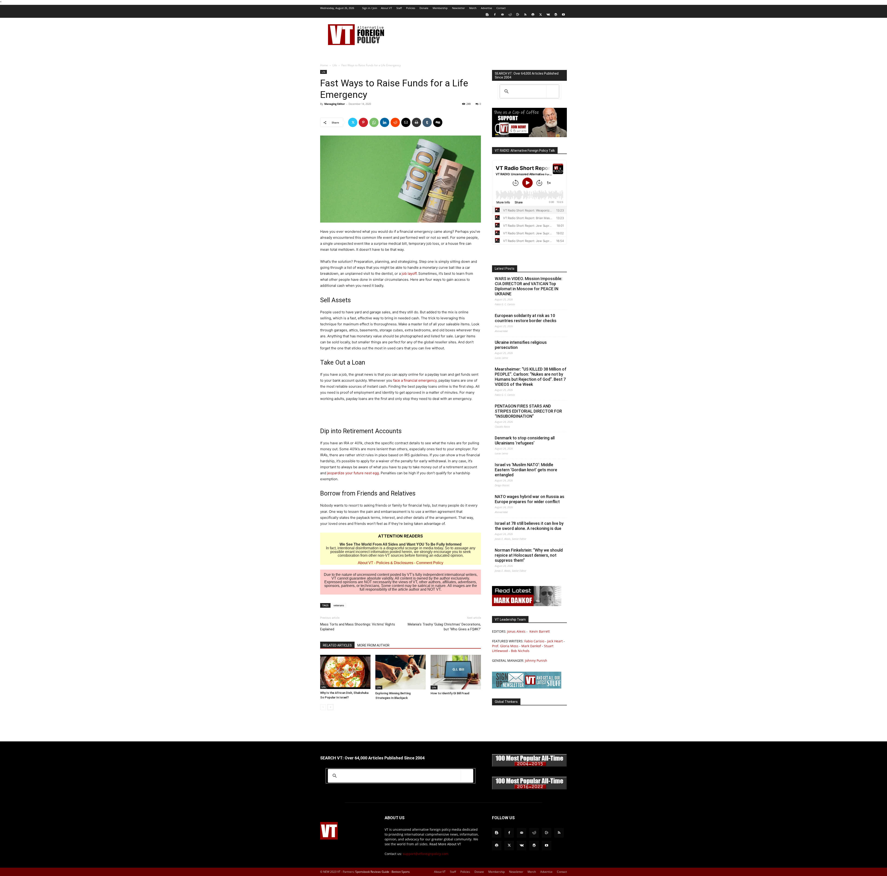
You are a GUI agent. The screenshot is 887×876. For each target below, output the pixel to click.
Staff (399, 8)
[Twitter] (540, 14)
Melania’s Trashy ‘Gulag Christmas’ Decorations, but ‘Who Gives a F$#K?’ (444, 626)
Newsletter (458, 8)
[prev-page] (323, 707)
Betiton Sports (401, 872)
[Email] (405, 122)
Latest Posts (504, 268)
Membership (440, 8)
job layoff (409, 273)
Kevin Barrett (539, 631)
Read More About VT (445, 844)
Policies (410, 8)
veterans (339, 605)
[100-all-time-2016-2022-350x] (529, 788)
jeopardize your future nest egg (353, 473)
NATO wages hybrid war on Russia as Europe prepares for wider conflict (529, 499)
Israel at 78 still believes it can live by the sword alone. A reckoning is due (529, 526)
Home (324, 65)
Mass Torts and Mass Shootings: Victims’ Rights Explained (357, 626)
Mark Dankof (531, 646)
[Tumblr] (427, 122)
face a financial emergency (415, 380)
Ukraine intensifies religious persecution (521, 345)
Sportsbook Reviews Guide (372, 872)
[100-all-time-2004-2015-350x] (529, 765)
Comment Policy (429, 563)
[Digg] (437, 122)
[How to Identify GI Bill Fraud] (456, 672)
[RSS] (525, 14)
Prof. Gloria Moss (505, 646)
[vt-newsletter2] (526, 687)
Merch (473, 8)
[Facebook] (494, 14)
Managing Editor (334, 104)
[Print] (416, 122)
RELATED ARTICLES (337, 645)
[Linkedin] (384, 122)
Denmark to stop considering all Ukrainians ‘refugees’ (525, 440)
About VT (386, 8)
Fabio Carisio (534, 641)
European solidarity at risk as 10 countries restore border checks (525, 318)
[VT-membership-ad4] (529, 136)
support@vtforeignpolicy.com (425, 854)
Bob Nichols (520, 651)
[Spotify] (532, 14)
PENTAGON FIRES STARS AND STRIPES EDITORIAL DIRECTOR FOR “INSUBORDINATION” (528, 411)
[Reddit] (510, 14)
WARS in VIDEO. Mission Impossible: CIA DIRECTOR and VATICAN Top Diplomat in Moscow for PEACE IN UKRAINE (528, 286)
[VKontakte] (548, 14)
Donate (423, 8)
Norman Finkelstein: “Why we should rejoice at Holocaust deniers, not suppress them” (529, 555)
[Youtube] (563, 14)
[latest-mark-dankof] (526, 605)
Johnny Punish (536, 660)
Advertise (486, 8)
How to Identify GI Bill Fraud (450, 693)
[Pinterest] (363, 122)
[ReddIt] (395, 122)
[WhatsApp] (374, 122)
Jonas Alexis (516, 631)
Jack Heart (555, 641)
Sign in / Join (369, 8)
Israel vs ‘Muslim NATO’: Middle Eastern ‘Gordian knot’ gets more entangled (526, 469)
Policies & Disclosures (394, 563)
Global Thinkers (506, 702)
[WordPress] (555, 14)
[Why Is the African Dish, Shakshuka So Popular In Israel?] (345, 672)
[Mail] (502, 14)
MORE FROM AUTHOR (373, 645)
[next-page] (330, 707)
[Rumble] (517, 14)
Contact (501, 8)
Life (334, 65)
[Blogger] (487, 14)
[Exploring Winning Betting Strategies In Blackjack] (400, 672)
